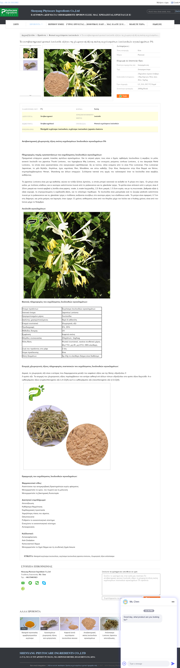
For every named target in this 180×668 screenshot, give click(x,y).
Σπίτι (16, 24)
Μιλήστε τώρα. (163, 3)
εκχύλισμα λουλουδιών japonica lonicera (74, 556)
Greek (176, 3)
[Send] (173, 663)
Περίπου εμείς (56, 24)
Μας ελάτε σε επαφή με (117, 24)
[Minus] (173, 601)
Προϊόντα (35, 24)
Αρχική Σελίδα (28, 35)
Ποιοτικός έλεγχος (97, 24)
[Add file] (124, 663)
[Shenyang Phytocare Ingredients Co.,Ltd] (15, 12)
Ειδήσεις (157, 24)
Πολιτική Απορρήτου (38, 665)
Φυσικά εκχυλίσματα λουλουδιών (64, 35)
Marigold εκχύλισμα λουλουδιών (46, 556)
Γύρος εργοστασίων (76, 24)
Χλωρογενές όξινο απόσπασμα (102, 556)
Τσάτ (124, 96)
